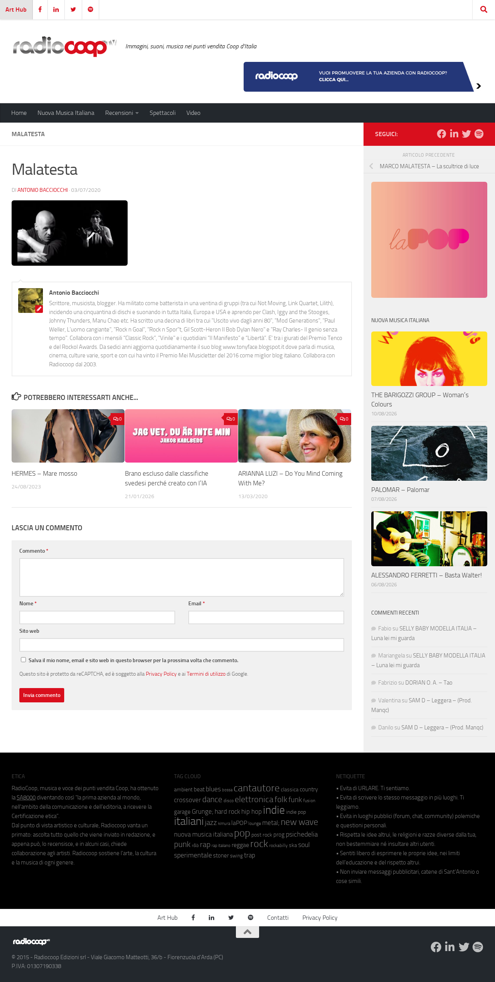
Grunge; (202, 811)
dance (212, 799)
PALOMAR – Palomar (400, 490)
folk (281, 799)
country (309, 789)
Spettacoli (163, 112)
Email (196, 603)
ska (293, 845)
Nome (28, 603)
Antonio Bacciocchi (42, 190)
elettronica (254, 799)
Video (193, 112)
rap (205, 844)
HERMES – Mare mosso (44, 473)
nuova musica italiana (203, 834)
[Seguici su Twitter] (466, 133)
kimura (224, 823)
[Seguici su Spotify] (478, 133)
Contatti (277, 917)
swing (236, 856)
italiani (189, 821)
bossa (227, 789)
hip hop (251, 811)
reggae (240, 845)
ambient (183, 789)
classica (290, 789)
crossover (187, 800)
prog (279, 834)
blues (213, 789)
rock (259, 844)
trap (249, 855)
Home (19, 112)
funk (295, 800)
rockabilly (278, 845)
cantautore (257, 788)
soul (304, 844)
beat (199, 789)
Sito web (29, 631)
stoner (221, 855)
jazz (211, 822)
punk (182, 844)
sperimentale (193, 855)
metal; (271, 823)
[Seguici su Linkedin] (454, 133)
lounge (254, 823)
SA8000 (26, 797)
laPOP (239, 823)
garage (182, 811)
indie (274, 809)
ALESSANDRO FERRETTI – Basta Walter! (426, 575)
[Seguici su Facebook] (441, 133)
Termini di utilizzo (206, 674)
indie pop (296, 812)
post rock (261, 835)
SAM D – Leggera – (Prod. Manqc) (442, 727)
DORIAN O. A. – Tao (428, 682)
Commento (33, 551)
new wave (299, 822)
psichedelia (302, 834)
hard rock (227, 811)
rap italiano (221, 845)
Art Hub (16, 9)
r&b (195, 845)
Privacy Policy (161, 674)
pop (242, 833)
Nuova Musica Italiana (66, 112)
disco (229, 800)
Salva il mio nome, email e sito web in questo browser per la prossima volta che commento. (133, 660)
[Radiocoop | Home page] (65, 46)
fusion (309, 800)
